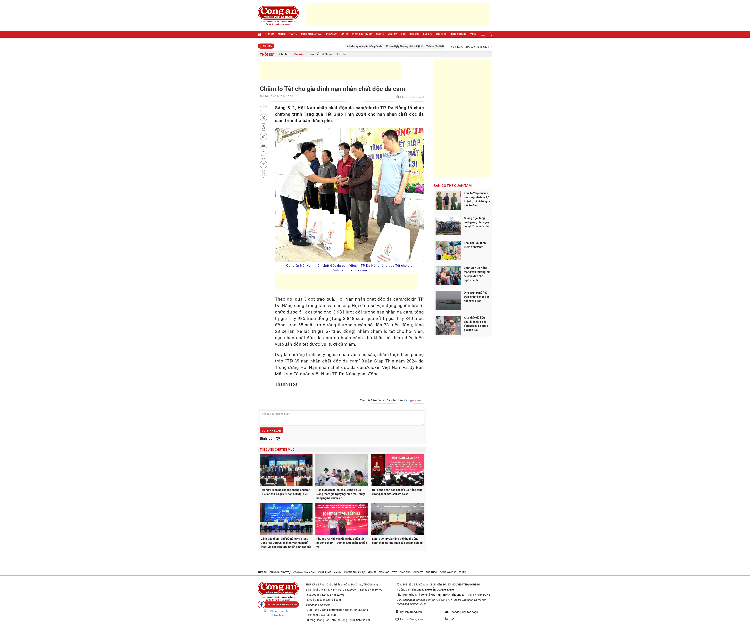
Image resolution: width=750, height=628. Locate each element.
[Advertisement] (397, 14)
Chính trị (284, 54)
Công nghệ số (458, 34)
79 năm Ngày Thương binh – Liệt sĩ (377, 46)
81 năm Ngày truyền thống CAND (338, 46)
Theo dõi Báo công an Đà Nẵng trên (382, 400)
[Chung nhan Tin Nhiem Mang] (278, 613)
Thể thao (441, 34)
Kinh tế (380, 34)
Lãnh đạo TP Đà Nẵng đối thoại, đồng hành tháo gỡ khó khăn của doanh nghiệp (397, 540)
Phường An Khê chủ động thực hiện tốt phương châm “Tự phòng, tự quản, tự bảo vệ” (341, 542)
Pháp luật (332, 34)
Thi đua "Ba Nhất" (409, 46)
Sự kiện (299, 54)
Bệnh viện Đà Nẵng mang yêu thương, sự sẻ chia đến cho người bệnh (477, 274)
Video (473, 34)
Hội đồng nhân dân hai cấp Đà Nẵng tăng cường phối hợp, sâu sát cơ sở (397, 492)
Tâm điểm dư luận (320, 54)
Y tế (403, 34)
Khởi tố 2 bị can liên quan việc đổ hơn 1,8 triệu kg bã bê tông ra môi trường (477, 199)
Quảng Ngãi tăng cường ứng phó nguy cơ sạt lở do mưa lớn (476, 222)
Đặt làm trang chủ (411, 612)
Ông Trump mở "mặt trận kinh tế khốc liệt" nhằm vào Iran (477, 296)
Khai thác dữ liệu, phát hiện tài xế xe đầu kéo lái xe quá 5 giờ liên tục (476, 323)
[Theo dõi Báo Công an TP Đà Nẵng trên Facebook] (278, 604)
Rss (452, 619)
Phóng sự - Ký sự (362, 34)
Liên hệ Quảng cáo (411, 619)
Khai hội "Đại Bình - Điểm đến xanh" (475, 245)
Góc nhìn (341, 54)
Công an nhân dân (311, 34)
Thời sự (269, 34)
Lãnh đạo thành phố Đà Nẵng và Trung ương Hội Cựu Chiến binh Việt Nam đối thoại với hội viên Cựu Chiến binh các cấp (286, 542)
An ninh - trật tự (287, 34)
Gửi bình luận (271, 430)
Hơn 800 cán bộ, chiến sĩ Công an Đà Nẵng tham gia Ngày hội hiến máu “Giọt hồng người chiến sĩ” (340, 494)
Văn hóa (392, 34)
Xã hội (344, 34)
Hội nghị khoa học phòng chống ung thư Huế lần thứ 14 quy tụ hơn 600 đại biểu (285, 492)
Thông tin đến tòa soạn (464, 612)
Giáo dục (414, 34)
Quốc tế (427, 34)
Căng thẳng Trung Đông (434, 46)
